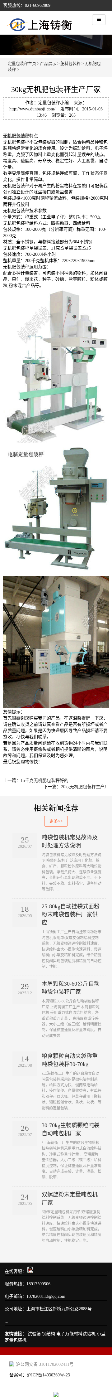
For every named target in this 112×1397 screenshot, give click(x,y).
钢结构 (48, 1334)
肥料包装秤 (70, 63)
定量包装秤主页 (22, 63)
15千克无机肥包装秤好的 (44, 780)
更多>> (56, 821)
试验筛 (34, 1334)
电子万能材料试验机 (76, 1334)
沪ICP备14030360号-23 (48, 1375)
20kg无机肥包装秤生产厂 (85, 786)
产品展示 (48, 63)
